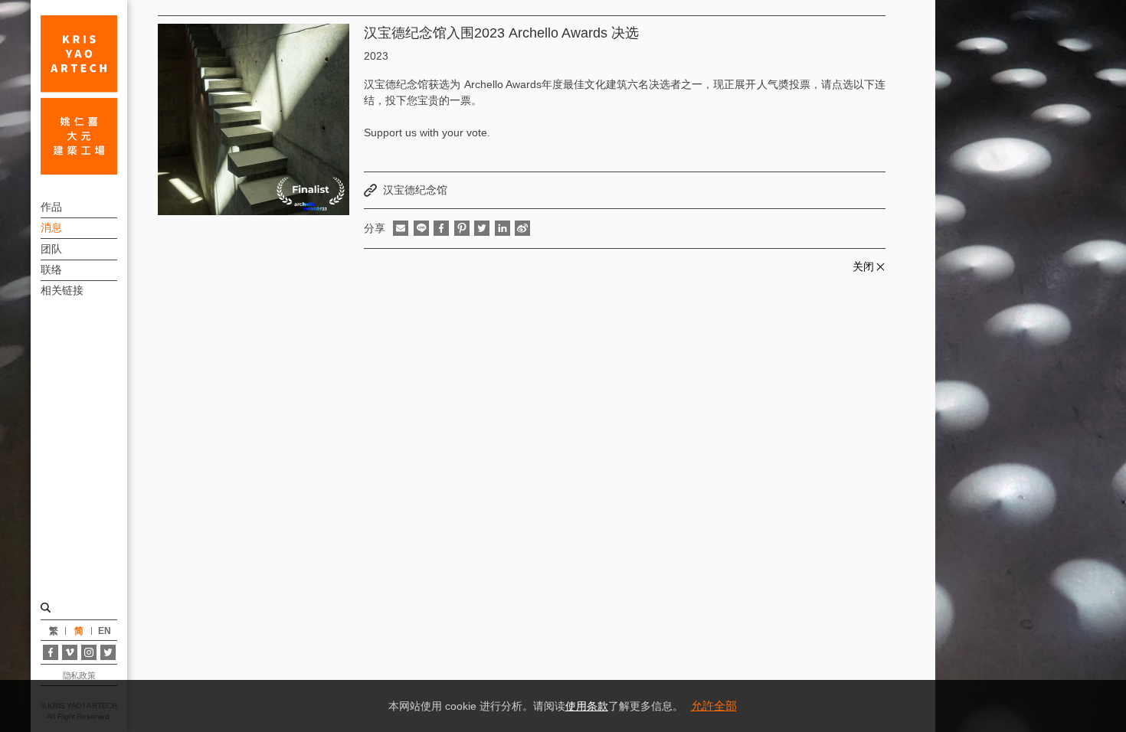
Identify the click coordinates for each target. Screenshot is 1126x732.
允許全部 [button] (714, 705)
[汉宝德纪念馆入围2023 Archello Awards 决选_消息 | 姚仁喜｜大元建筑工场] (79, 95)
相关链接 (62, 290)
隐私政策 (79, 675)
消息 (51, 227)
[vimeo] (69, 652)
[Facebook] (50, 652)
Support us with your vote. (427, 132)
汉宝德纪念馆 (415, 190)
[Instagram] (89, 652)
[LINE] (421, 228)
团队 (51, 249)
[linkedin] (502, 228)
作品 (51, 207)
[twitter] (481, 228)
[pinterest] (462, 228)
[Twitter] (108, 652)
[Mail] (400, 228)
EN (104, 631)
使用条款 (586, 706)
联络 (51, 269)
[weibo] (522, 228)
